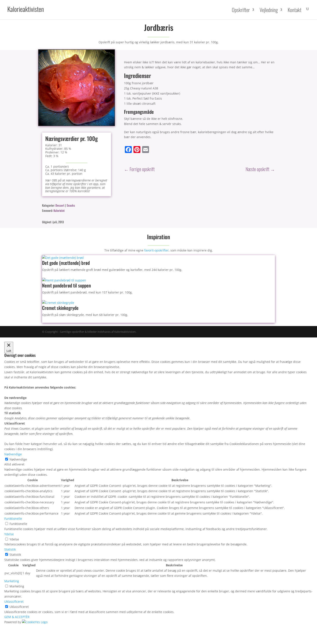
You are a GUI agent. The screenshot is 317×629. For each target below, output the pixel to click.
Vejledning (269, 10)
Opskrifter (241, 10)
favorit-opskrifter (156, 250)
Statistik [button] (10, 549)
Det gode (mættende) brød (66, 262)
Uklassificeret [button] (14, 601)
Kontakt (294, 10)
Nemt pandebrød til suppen (66, 285)
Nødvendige (18, 459)
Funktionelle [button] (13, 519)
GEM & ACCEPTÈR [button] (17, 617)
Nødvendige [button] (13, 454)
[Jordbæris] (76, 124)
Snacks (71, 205)
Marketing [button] (11, 581)
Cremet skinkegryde (60, 307)
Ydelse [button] (9, 534)
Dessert (59, 205)
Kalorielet (59, 210)
